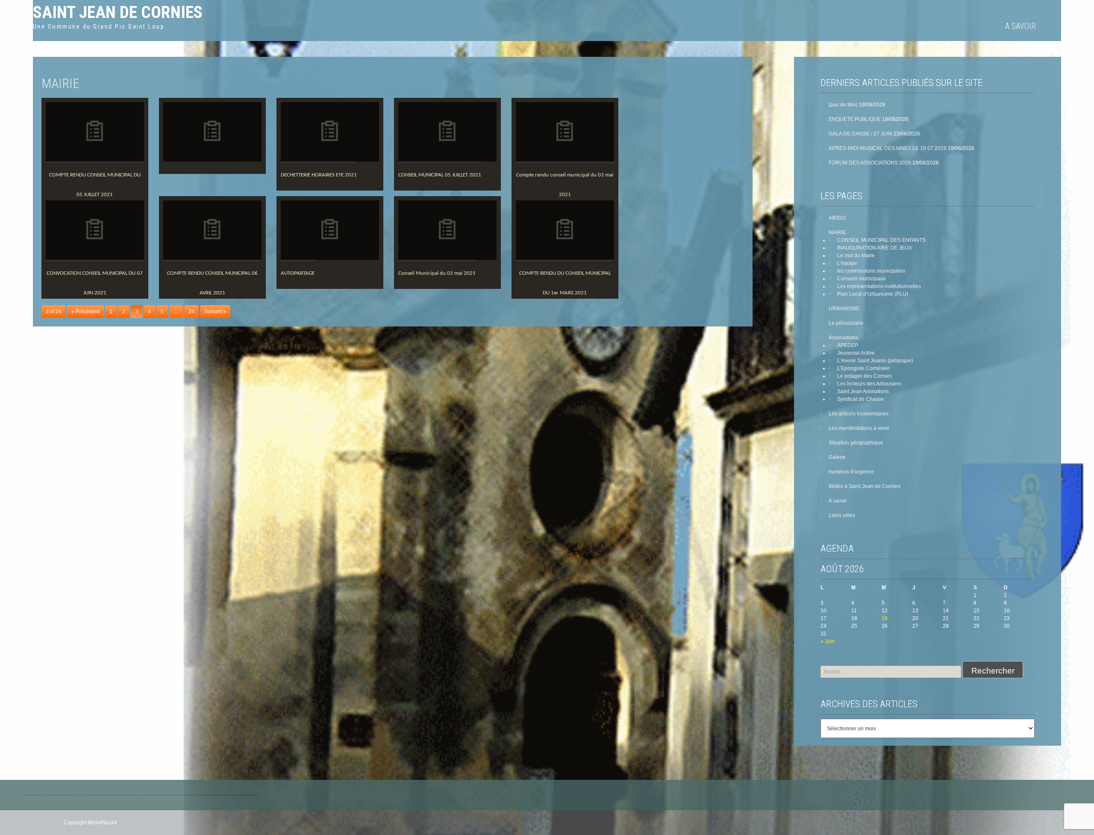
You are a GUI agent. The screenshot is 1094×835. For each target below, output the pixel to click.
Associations (843, 338)
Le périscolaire (846, 323)
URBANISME (844, 309)
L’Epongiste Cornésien (863, 368)
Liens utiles (842, 515)
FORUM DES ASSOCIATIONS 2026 (870, 163)
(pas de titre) (843, 105)
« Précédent (85, 312)
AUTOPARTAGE (298, 273)
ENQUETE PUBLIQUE (855, 119)
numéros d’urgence (851, 472)
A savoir (1020, 26)
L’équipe (847, 263)
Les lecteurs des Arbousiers (869, 384)
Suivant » (215, 312)
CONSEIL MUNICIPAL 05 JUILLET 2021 (439, 175)
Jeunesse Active (856, 353)
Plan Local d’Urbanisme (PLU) (872, 294)
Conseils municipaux (861, 279)
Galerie (837, 457)
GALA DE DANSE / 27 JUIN (860, 134)
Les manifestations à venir (859, 428)
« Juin (827, 641)
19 (885, 618)
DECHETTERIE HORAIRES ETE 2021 (319, 175)
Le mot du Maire (856, 256)
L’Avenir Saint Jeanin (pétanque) (875, 361)
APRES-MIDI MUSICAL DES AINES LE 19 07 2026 (888, 148)
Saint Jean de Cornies (118, 12)
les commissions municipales (871, 271)
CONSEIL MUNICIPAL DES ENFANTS (881, 240)
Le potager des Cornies (864, 376)
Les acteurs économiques (858, 414)
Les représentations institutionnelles (879, 286)
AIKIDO (837, 218)
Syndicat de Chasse (860, 399)
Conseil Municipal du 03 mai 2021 (437, 273)
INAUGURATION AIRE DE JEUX (874, 248)
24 (191, 312)
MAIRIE (837, 232)
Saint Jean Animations (863, 391)
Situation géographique (856, 443)
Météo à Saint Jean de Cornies (864, 486)
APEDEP (847, 345)
